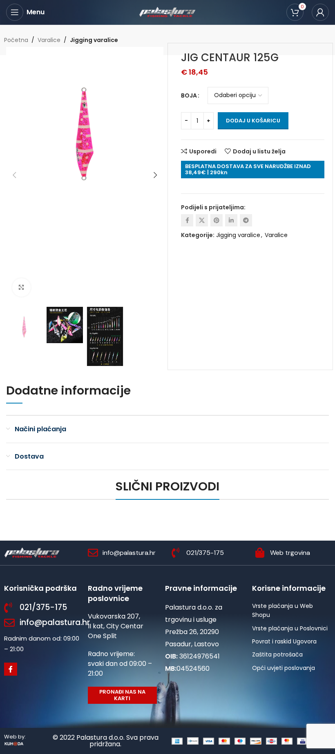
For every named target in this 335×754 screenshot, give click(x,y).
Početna (16, 40)
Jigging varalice (94, 40)
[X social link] (202, 220)
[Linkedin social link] (231, 220)
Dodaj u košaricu (253, 120)
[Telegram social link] (246, 220)
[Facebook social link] (187, 220)
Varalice (49, 40)
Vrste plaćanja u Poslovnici (290, 628)
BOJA (189, 95)
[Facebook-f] (10, 669)
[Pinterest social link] (216, 220)
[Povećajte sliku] (21, 287)
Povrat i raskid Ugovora (284, 641)
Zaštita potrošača (277, 654)
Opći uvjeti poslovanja (283, 668)
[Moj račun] (320, 12)
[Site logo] (167, 12)
